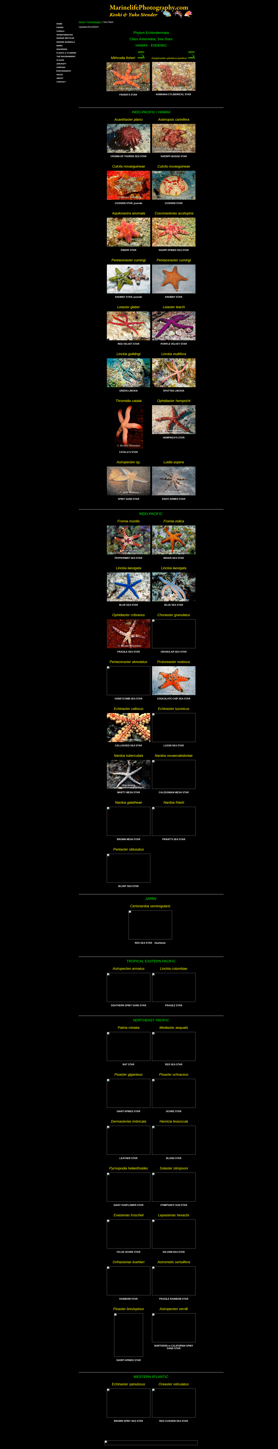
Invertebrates (94, 22)
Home (82, 22)
